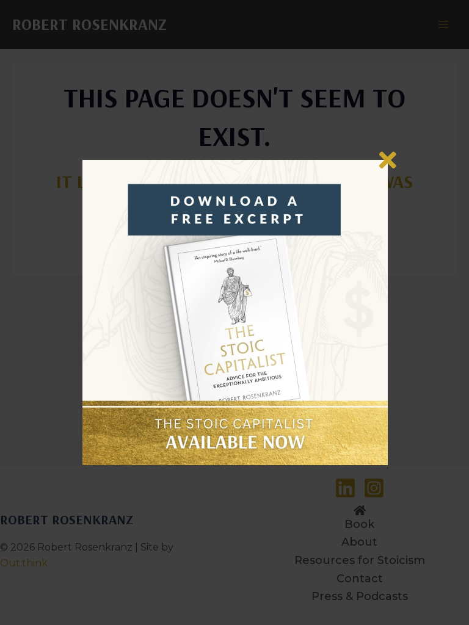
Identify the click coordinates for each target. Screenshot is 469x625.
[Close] (388, 160)
